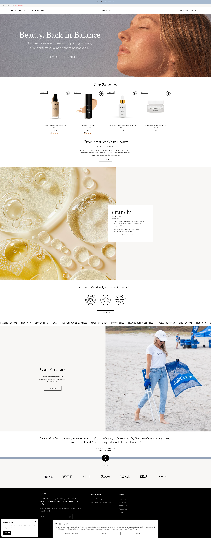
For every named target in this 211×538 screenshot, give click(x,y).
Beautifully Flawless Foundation (55, 125)
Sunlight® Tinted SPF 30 (89, 125)
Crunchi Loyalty (96, 499)
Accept (104, 534)
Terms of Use (123, 509)
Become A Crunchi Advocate (101, 502)
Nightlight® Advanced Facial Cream (155, 125)
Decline (138, 534)
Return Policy (123, 502)
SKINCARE (13, 10)
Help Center (123, 499)
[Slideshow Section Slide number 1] (105, 45)
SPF (24, 10)
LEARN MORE (105, 159)
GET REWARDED (184, 10)
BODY (28, 10)
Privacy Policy (132, 529)
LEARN (42, 10)
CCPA (121, 512)
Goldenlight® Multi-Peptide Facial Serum (122, 125)
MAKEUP (20, 10)
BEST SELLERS (35, 10)
